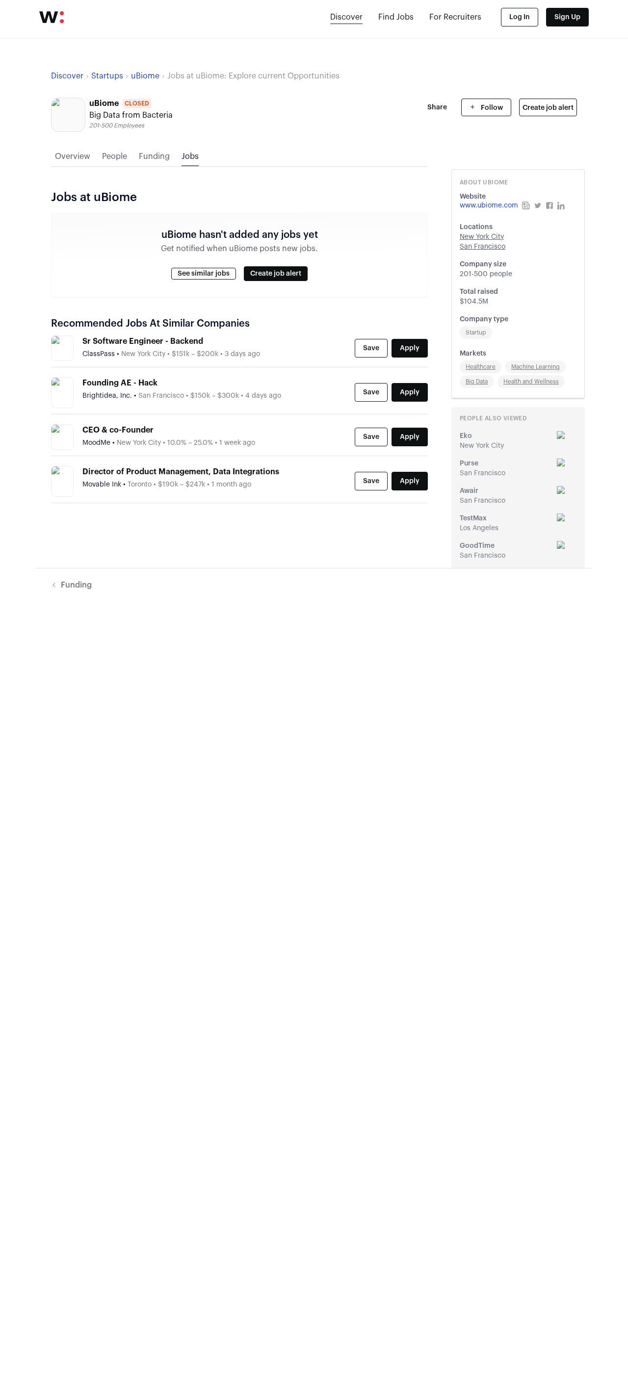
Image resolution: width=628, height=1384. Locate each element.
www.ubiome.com (489, 205)
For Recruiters (455, 17)
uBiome (145, 76)
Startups (107, 76)
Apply (409, 348)
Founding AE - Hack (119, 383)
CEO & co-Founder (118, 430)
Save (371, 348)
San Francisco (482, 246)
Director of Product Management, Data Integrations (180, 472)
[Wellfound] (51, 17)
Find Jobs (396, 17)
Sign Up (567, 17)
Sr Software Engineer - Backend (142, 341)
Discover (346, 17)
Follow (491, 107)
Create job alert (548, 107)
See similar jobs (204, 273)
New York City (482, 236)
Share (437, 107)
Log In (519, 17)
